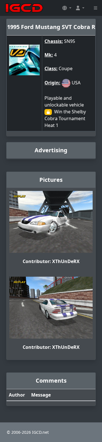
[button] (67, 8)
